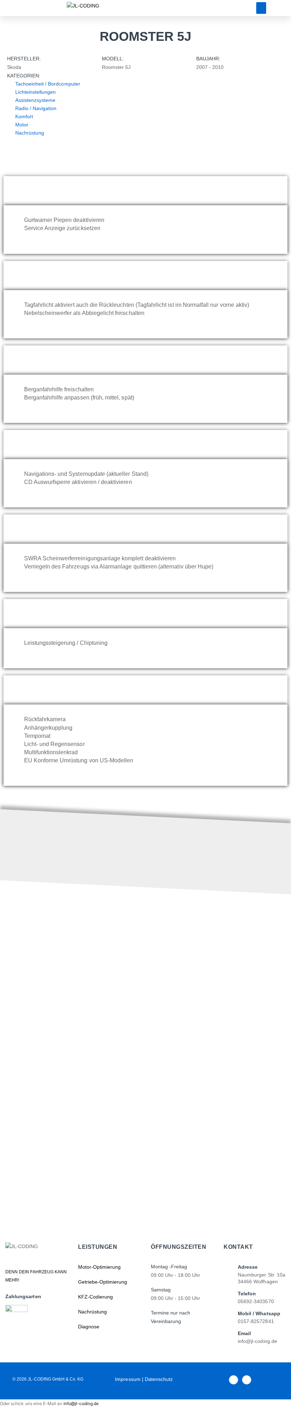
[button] (261, 8)
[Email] (227, 1337)
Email (244, 1333)
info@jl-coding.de (81, 1403)
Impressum (127, 1379)
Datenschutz (159, 1379)
